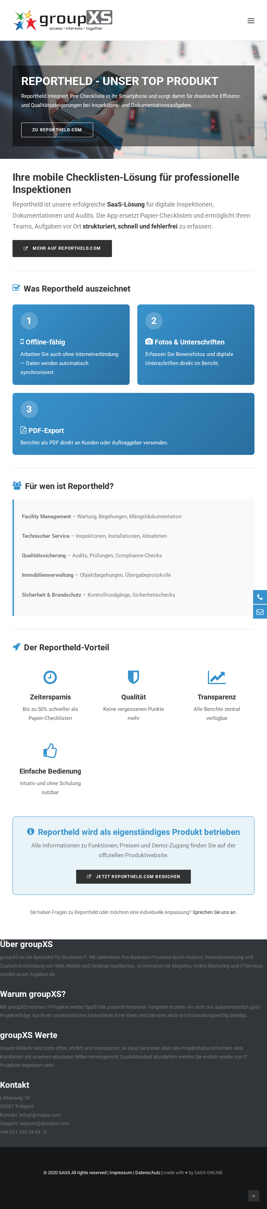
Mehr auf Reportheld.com (66, 248)
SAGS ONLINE (208, 1172)
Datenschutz (147, 1172)
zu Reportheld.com (57, 129)
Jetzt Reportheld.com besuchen (137, 876)
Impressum (121, 1172)
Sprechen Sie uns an (214, 912)
